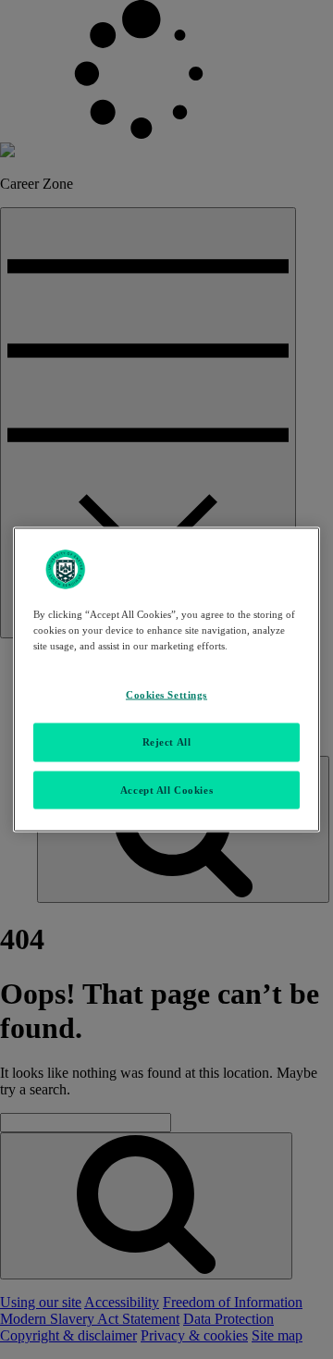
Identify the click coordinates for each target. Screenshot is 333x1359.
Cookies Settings (166, 693)
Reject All (166, 741)
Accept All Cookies (166, 789)
